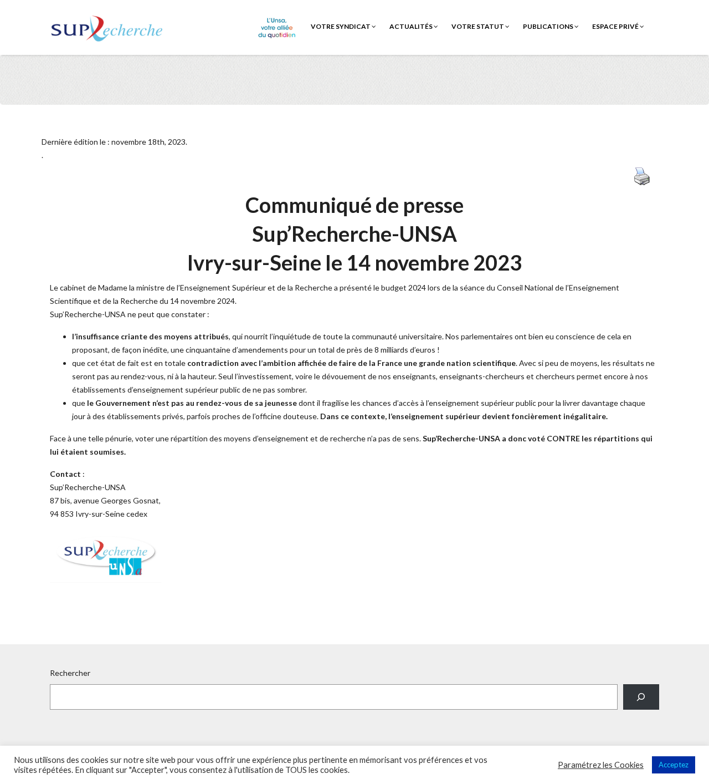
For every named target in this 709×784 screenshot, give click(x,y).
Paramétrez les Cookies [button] (601, 765)
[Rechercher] (641, 697)
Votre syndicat (341, 26)
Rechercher (70, 673)
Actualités (411, 26)
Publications (548, 26)
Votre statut (478, 26)
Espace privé (616, 26)
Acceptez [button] (674, 764)
